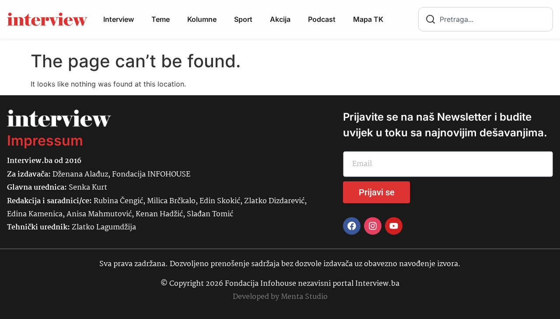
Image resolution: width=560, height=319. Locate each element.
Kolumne (202, 19)
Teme (160, 19)
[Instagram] (373, 226)
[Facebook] (351, 226)
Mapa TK (368, 19)
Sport (243, 19)
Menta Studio (304, 297)
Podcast (322, 19)
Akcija (280, 19)
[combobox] (485, 19)
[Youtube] (393, 226)
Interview (118, 19)
